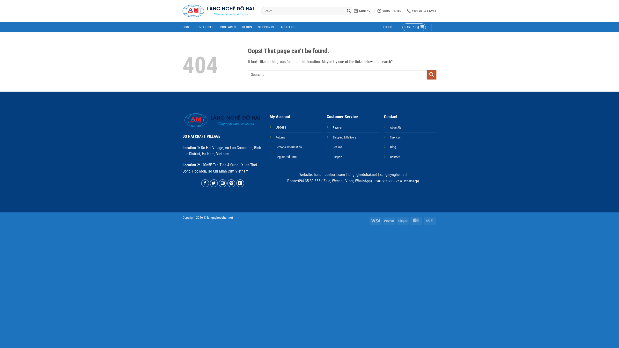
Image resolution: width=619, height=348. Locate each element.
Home (187, 27)
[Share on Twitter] (214, 183)
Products (206, 27)
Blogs (247, 27)
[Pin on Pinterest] (231, 183)
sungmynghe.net (392, 174)
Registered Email (287, 157)
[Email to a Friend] (223, 183)
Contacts (228, 27)
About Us (288, 27)
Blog (393, 147)
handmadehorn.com (329, 174)
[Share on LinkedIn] (240, 183)
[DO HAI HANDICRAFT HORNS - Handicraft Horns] (218, 11)
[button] (387, 27)
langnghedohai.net (362, 174)
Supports (266, 27)
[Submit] (349, 11)
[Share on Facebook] (205, 183)
